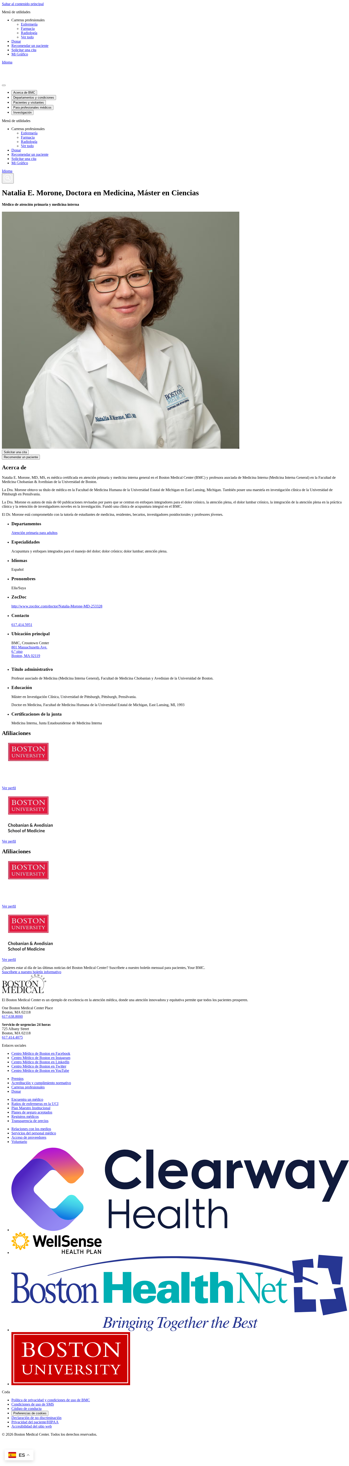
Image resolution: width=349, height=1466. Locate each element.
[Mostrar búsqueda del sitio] (8, 178)
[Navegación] (4, 85)
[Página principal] (24, 992)
